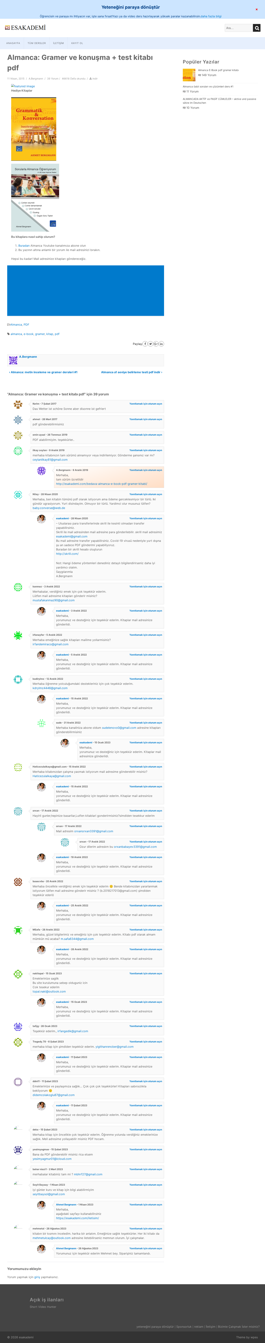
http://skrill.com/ (67, 553)
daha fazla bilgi (211, 16)
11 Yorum (192, 91)
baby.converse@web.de (49, 508)
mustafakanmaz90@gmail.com (54, 600)
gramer (40, 334)
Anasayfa (13, 43)
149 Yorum (209, 75)
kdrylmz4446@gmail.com (50, 688)
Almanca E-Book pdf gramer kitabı (218, 70)
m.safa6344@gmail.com (77, 939)
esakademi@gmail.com (71, 536)
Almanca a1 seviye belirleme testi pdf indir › (131, 372)
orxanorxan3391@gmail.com (93, 831)
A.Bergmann (36, 78)
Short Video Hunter (43, 1307)
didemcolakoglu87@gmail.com (54, 1095)
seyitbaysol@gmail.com (49, 1194)
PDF (26, 324)
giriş (37, 1277)
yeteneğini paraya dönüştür (155, 1326)
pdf (57, 334)
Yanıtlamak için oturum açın (145, 403)
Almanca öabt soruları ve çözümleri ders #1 (208, 86)
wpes (254, 1337)
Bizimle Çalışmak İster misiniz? (239, 1326)
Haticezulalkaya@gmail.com (52, 776)
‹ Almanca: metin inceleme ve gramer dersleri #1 (43, 372)
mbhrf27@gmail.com (88, 1174)
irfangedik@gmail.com (73, 1031)
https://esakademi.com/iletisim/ (77, 1218)
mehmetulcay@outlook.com (52, 1238)
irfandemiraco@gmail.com (51, 644)
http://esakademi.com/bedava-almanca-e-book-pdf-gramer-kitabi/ (101, 484)
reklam (198, 1326)
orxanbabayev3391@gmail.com (135, 846)
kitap (49, 334)
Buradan (24, 245)
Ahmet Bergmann (66, 1204)
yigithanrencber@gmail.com (115, 1046)
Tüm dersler (37, 43)
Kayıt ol (77, 43)
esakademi (62, 518)
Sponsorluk (184, 1326)
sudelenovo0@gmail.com (119, 727)
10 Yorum (192, 107)
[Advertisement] (85, 290)
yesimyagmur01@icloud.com (52, 1159)
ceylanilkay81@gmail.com (50, 459)
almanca (16, 334)
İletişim (58, 43)
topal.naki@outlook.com (49, 991)
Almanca (16, 324)
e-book (29, 334)
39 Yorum (52, 78)
